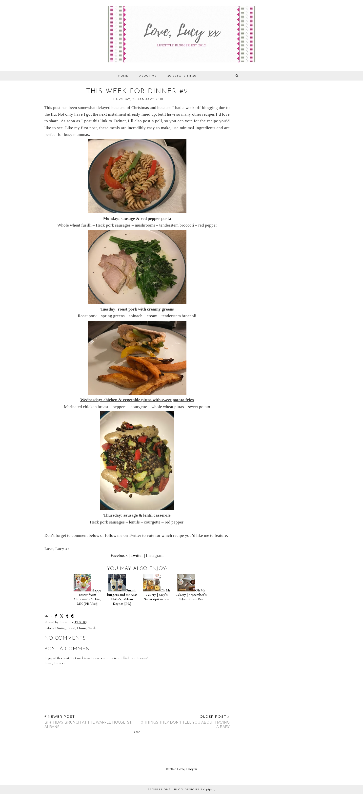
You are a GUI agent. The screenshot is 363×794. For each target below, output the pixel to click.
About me (148, 75)
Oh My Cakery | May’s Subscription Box (157, 594)
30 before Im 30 (182, 75)
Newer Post (88, 721)
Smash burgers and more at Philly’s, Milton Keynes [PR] (122, 597)
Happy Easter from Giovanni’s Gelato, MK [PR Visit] (87, 597)
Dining (60, 628)
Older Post (184, 721)
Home (123, 75)
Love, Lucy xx (187, 768)
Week (92, 628)
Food (71, 628)
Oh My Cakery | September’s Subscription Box (191, 594)
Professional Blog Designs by (181, 789)
